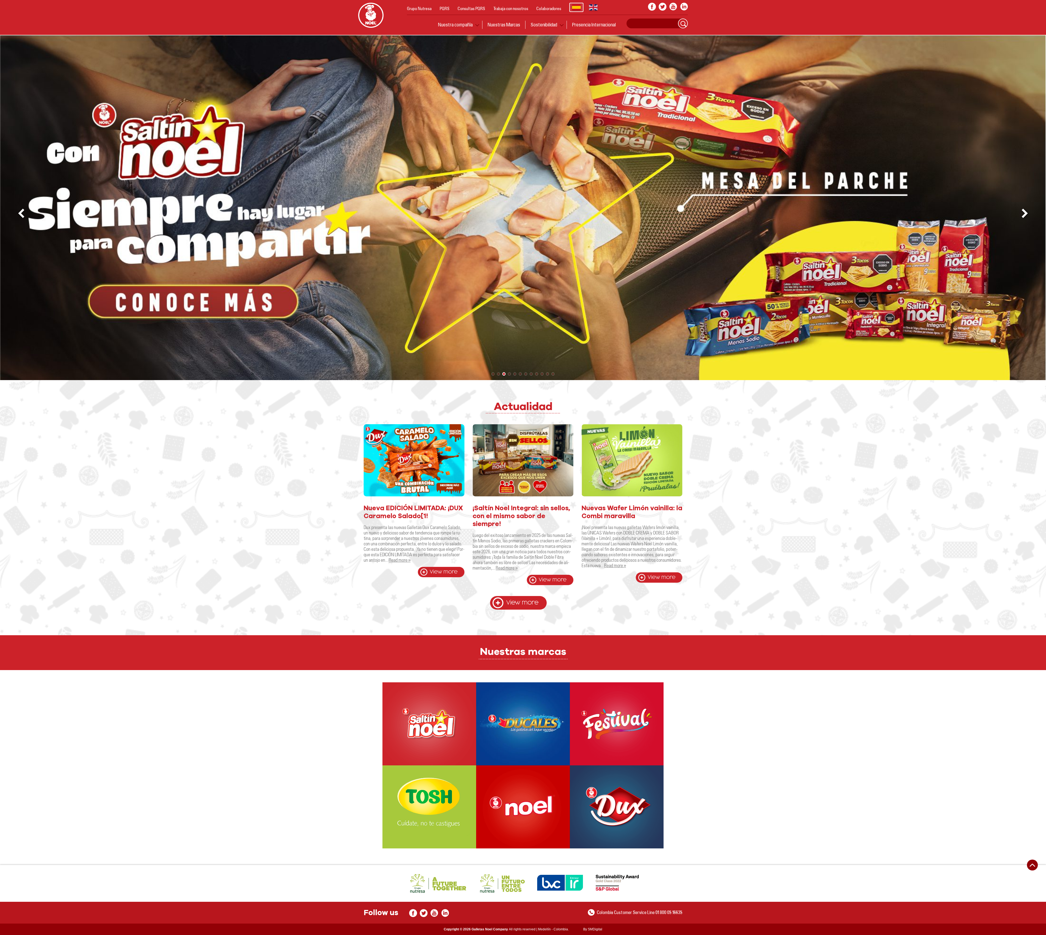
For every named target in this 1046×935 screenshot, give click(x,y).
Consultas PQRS (471, 8)
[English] (593, 7)
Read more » (400, 560)
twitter (663, 7)
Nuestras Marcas (504, 25)
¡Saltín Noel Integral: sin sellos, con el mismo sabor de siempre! (521, 516)
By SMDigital (592, 929)
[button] (1025, 213)
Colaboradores (548, 8)
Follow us (381, 913)
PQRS (444, 8)
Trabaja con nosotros (510, 8)
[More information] (429, 723)
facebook (652, 7)
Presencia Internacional (594, 25)
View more (444, 572)
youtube (673, 7)
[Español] (576, 7)
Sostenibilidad (544, 25)
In (684, 7)
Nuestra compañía (455, 25)
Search (683, 23)
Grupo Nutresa (419, 8)
